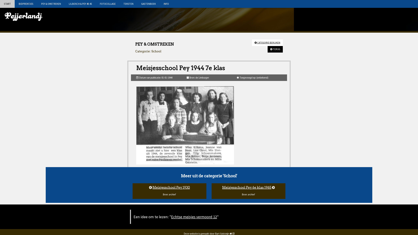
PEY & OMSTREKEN (51, 3)
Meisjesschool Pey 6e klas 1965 (246, 187)
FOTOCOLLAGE (108, 3)
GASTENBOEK (148, 3)
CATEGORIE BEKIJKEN (268, 42)
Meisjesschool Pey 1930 (171, 187)
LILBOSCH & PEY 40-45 (80, 3)
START (7, 3)
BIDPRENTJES (26, 3)
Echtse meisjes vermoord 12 (194, 216)
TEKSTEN (128, 3)
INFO (166, 3)
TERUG (276, 49)
